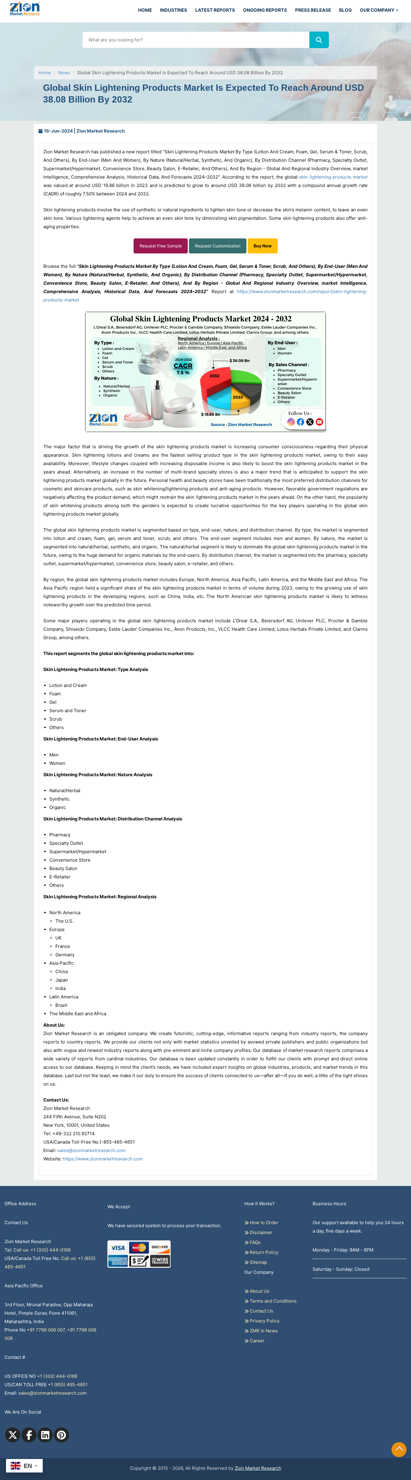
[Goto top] (399, 1449)
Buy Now (263, 245)
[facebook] (28, 1434)
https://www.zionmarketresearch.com (103, 1159)
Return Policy (263, 1252)
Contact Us (261, 1311)
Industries (173, 10)
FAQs (255, 1242)
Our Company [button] (377, 10)
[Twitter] (12, 1434)
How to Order (263, 1222)
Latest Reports (215, 10)
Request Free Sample (161, 245)
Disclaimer (260, 1232)
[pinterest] (61, 1434)
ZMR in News (263, 1331)
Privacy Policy (264, 1321)
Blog (345, 10)
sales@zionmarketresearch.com (91, 1150)
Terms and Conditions (273, 1301)
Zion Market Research (258, 1468)
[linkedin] (45, 1434)
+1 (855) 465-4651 (68, 1384)
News (64, 72)
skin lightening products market (333, 177)
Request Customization (217, 245)
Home (145, 10)
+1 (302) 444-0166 (57, 1376)
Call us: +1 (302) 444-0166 (42, 1250)
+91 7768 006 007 (46, 1330)
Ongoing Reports (265, 10)
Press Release (313, 10)
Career (256, 1341)
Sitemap (258, 1262)
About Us (259, 1291)
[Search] (319, 40)
